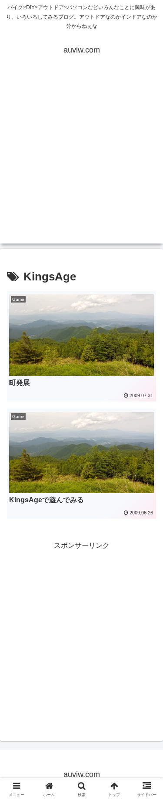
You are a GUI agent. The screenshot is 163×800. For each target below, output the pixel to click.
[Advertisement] (81, 162)
